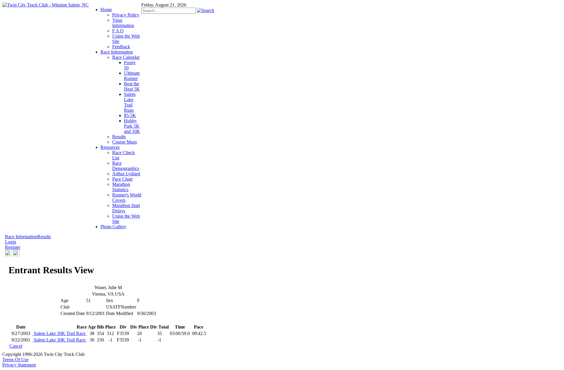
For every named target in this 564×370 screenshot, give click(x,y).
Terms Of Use (15, 359)
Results (44, 236)
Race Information (21, 236)
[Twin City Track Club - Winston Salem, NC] (45, 4)
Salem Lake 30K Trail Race (60, 333)
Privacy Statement (19, 364)
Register (12, 247)
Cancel (15, 346)
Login (10, 241)
